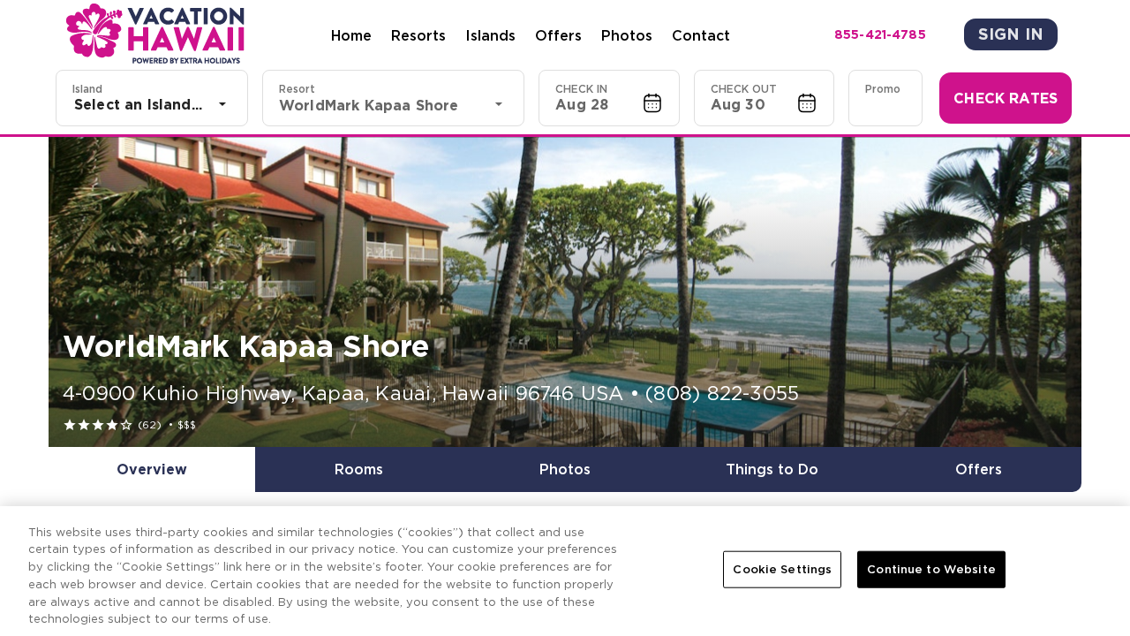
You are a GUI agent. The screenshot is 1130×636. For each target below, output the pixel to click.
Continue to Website (931, 569)
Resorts (418, 35)
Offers (558, 35)
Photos (626, 35)
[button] (609, 98)
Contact (701, 35)
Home (351, 35)
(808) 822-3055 (722, 393)
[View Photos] (565, 292)
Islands (490, 35)
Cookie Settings (782, 569)
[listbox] (151, 104)
